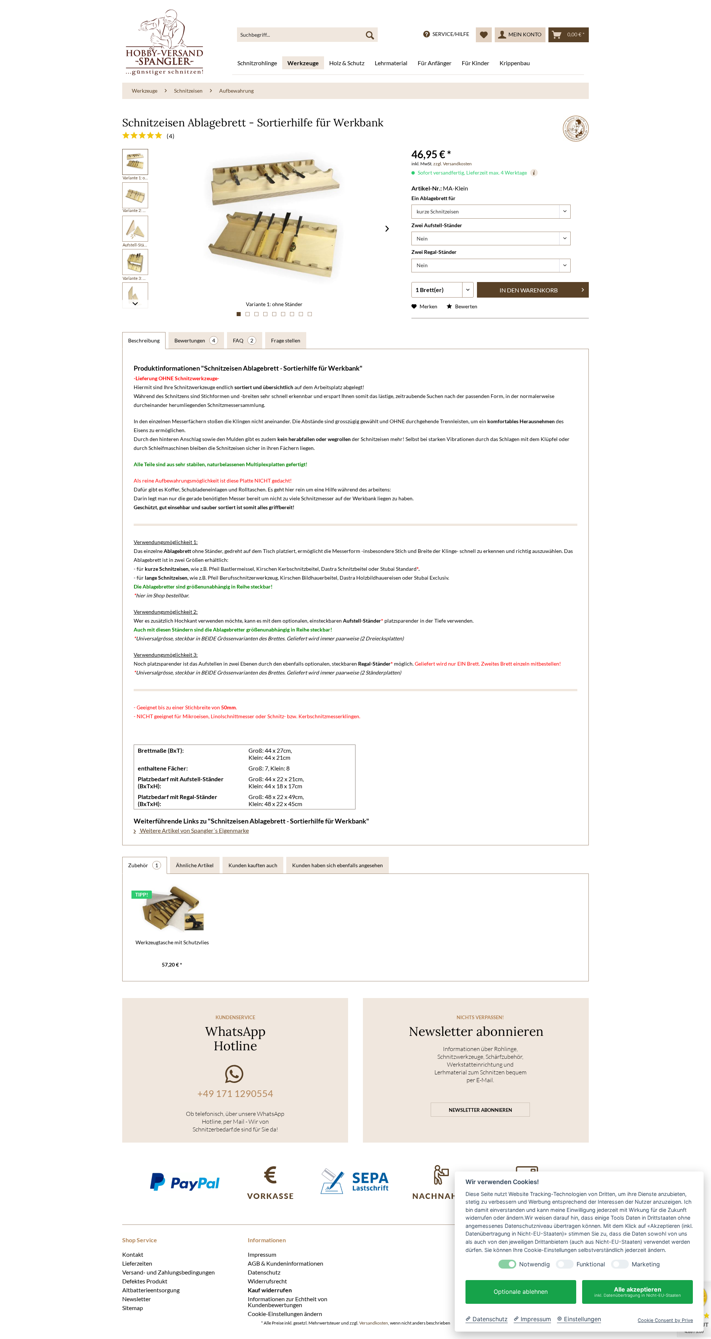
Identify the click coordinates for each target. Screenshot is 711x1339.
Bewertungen (194, 340)
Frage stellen (285, 340)
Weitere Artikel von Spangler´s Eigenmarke (194, 830)
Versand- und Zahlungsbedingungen (168, 1272)
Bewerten (465, 306)
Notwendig (534, 1264)
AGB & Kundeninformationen (285, 1263)
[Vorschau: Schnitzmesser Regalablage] (135, 262)
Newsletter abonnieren (480, 1110)
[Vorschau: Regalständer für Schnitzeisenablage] (135, 295)
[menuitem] (307, 34)
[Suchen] (370, 34)
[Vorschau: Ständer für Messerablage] (135, 229)
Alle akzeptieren (637, 1292)
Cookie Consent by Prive (665, 1320)
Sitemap (132, 1307)
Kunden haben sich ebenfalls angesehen (337, 865)
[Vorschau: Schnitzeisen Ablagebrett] (135, 162)
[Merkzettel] (484, 34)
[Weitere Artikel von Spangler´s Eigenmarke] (576, 129)
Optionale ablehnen (521, 1292)
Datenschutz (264, 1272)
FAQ (243, 340)
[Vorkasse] (270, 1182)
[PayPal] (184, 1182)
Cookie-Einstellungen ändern (285, 1313)
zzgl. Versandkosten (452, 163)
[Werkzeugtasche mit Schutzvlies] (172, 909)
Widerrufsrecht (267, 1280)
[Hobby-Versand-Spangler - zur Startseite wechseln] (164, 42)
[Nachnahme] (441, 1182)
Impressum (262, 1254)
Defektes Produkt (144, 1280)
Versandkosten (373, 1323)
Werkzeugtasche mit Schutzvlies (172, 942)
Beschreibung (144, 340)
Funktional (591, 1264)
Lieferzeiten (137, 1263)
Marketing (646, 1264)
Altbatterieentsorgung (151, 1289)
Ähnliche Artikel (195, 865)
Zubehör (143, 865)
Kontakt (132, 1254)
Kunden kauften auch (252, 865)
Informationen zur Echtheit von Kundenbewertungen (287, 1301)
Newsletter (136, 1298)
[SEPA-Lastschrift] (355, 1182)
